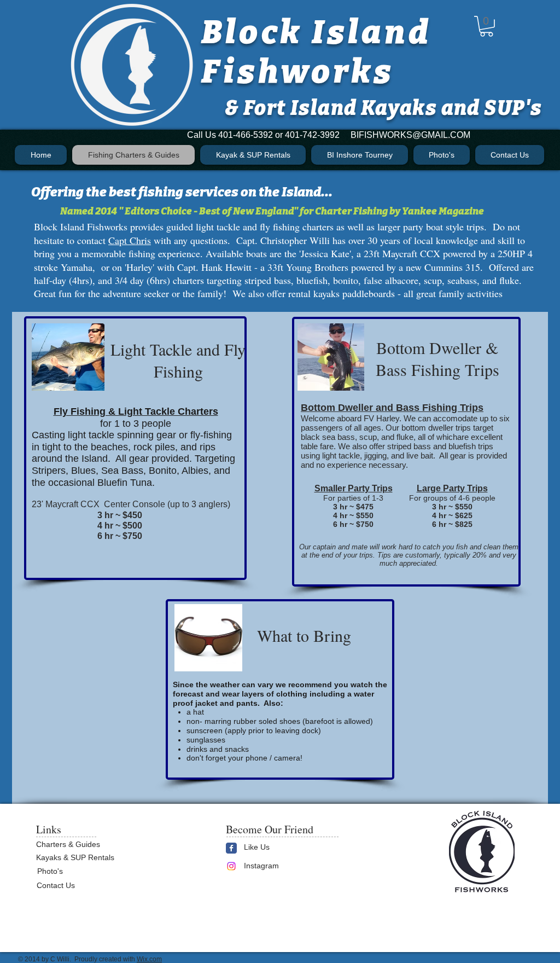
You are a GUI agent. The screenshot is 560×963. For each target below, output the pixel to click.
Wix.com (149, 959)
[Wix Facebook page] (231, 848)
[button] (486, 26)
